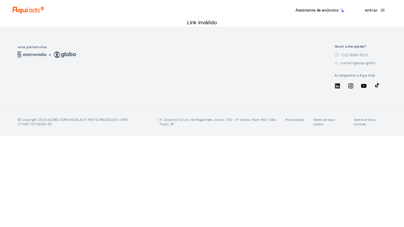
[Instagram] (351, 87)
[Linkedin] (338, 87)
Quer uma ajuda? (357, 46)
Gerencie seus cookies (365, 122)
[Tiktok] (377, 87)
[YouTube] (364, 87)
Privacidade (294, 120)
